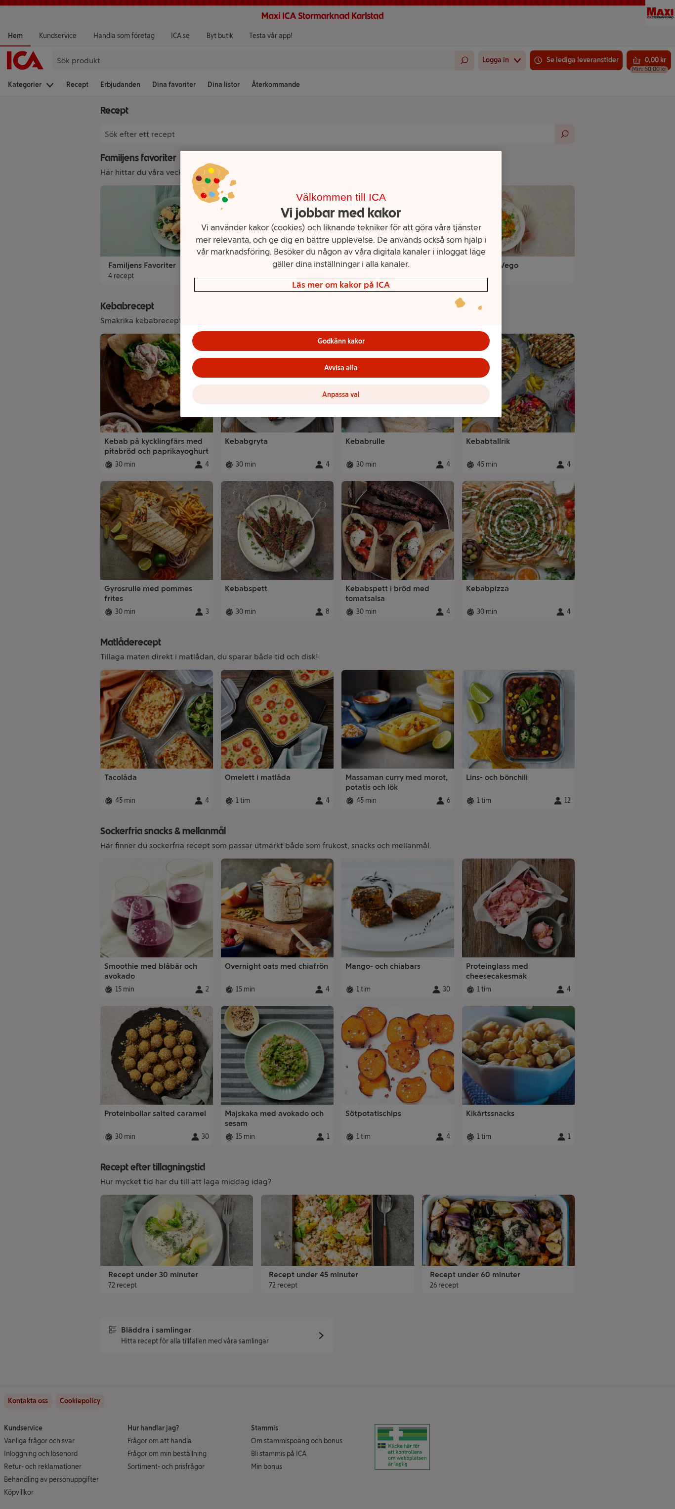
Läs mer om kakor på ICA (341, 284)
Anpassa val (341, 394)
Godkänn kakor (341, 341)
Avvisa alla (341, 368)
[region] (341, 284)
